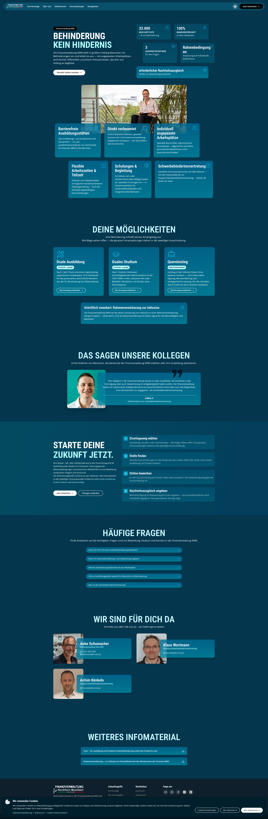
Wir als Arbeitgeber (115, 795)
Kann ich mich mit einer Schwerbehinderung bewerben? (113, 550)
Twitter (190, 792)
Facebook (178, 792)
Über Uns (47, 6)
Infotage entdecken (90, 493)
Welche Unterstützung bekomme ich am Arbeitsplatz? (112, 567)
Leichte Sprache (235, 6)
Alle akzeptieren (251, 810)
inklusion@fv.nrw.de (92, 654)
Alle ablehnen (229, 810)
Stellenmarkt (60, 6)
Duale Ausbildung (107, 479)
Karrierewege (33, 6)
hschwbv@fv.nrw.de (91, 688)
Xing (184, 792)
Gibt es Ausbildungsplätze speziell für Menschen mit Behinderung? (117, 576)
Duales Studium (60, 482)
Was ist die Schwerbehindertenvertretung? (107, 585)
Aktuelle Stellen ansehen (68, 72)
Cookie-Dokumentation (57, 812)
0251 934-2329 (89, 651)
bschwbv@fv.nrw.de (175, 653)
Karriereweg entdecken (69, 290)
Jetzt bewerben (250, 6)
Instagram (171, 792)
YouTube (165, 792)
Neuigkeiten (93, 6)
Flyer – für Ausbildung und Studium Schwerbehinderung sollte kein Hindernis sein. (121, 751)
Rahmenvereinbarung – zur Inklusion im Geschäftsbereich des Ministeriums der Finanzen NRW (126, 761)
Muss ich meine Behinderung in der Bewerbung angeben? (114, 558)
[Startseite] (15, 6)
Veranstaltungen (76, 6)
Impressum (40, 812)
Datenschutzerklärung (22, 812)
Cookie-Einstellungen (207, 810)
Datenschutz (141, 795)
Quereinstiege (78, 482)
